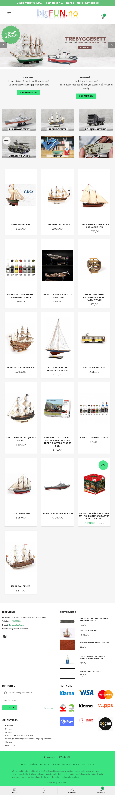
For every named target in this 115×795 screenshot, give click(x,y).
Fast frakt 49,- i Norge (60, 2)
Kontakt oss (86, 96)
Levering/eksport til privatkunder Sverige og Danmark (28, 739)
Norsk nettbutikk (88, 2)
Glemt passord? (49, 708)
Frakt (24, 764)
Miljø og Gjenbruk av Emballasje (19, 735)
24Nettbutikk (63, 782)
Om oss (8, 732)
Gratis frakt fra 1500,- (29, 2)
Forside (9, 725)
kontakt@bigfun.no (16, 625)
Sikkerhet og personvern (65, 764)
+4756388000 (15, 621)
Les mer (47, 777)
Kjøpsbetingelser (39, 764)
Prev (3, 45)
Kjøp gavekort (28, 92)
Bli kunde (9, 729)
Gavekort (9, 742)
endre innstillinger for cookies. (67, 777)
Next (111, 45)
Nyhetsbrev (88, 764)
